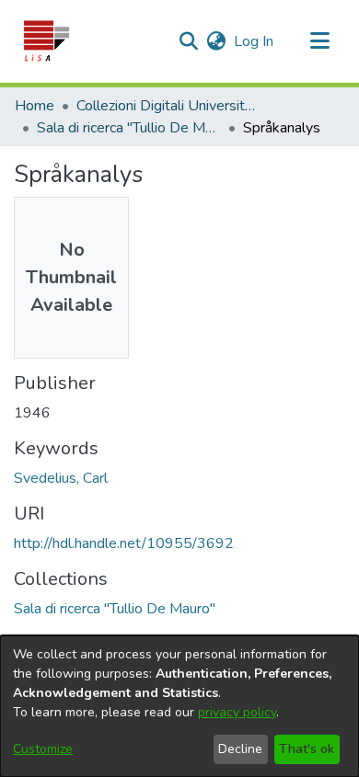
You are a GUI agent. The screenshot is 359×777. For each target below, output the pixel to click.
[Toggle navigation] (319, 41)
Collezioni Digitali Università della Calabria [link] (168, 106)
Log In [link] (254, 41)
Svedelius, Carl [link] (61, 478)
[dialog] (179, 706)
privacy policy (237, 712)
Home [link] (34, 106)
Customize (43, 749)
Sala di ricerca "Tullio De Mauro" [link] (129, 128)
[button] (45, 41)
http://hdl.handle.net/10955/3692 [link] (124, 543)
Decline (240, 749)
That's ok (306, 749)
